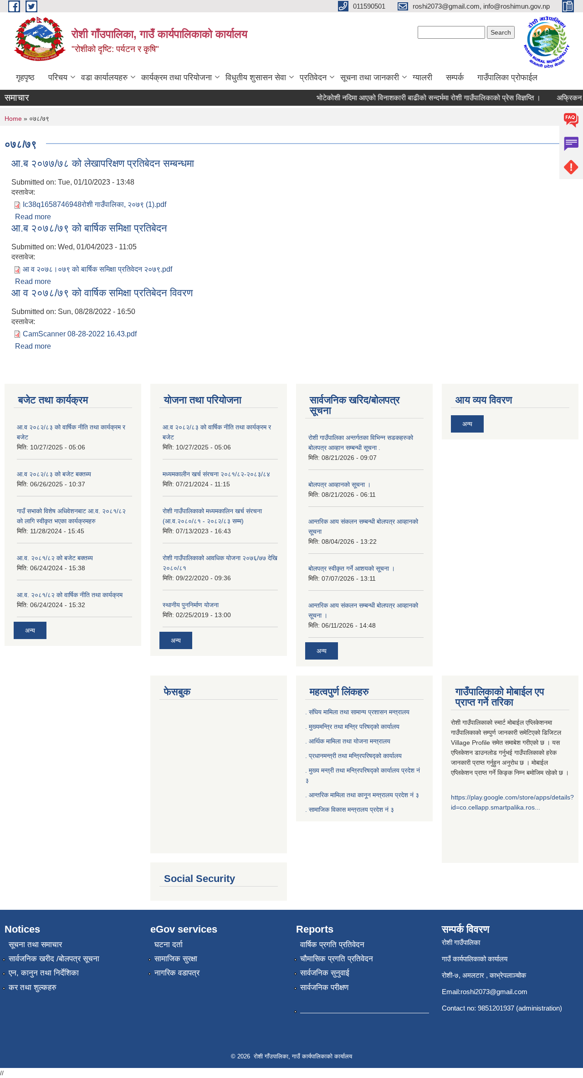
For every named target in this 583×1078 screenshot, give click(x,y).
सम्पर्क (455, 77)
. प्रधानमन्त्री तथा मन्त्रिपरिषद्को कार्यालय (353, 755)
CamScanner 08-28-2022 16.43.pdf (80, 334)
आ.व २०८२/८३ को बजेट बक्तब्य (54, 474)
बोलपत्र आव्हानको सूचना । (339, 484)
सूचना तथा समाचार (35, 944)
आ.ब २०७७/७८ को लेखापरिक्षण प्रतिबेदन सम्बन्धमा (102, 163)
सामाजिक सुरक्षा (175, 958)
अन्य (30, 630)
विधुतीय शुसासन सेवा (255, 77)
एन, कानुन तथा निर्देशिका (44, 973)
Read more (33, 217)
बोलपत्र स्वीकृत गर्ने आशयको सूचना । (351, 568)
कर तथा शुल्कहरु (32, 987)
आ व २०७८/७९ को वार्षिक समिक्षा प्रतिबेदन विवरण (102, 293)
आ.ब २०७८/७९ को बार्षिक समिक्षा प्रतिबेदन (89, 228)
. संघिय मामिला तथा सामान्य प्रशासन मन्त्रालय (357, 712)
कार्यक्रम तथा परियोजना (176, 77)
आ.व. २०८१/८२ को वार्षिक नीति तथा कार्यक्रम (70, 594)
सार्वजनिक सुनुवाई (324, 973)
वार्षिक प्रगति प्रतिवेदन (332, 944)
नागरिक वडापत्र (176, 973)
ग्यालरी (422, 77)
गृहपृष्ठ (25, 77)
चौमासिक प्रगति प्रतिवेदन (336, 958)
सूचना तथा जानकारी (369, 77)
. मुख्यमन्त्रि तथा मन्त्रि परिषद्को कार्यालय (352, 726)
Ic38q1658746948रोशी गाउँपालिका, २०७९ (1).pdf (94, 204)
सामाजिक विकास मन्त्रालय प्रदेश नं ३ (351, 809)
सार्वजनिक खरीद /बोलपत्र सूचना (54, 958)
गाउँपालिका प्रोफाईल (507, 77)
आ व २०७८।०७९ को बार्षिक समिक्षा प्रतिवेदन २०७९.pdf (97, 269)
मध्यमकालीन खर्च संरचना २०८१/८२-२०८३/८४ (216, 474)
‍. (307, 809)
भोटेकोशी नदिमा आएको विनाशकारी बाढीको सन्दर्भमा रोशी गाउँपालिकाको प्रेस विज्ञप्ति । (420, 98)
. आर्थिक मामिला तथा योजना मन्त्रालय (347, 741)
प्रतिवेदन (313, 77)
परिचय (57, 77)
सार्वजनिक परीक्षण (324, 987)
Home (13, 118)
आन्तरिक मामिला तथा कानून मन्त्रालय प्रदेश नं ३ (364, 795)
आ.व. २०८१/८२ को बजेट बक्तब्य (55, 558)
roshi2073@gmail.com (493, 991)
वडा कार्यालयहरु (104, 77)
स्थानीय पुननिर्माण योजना (191, 605)
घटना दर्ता (168, 944)
